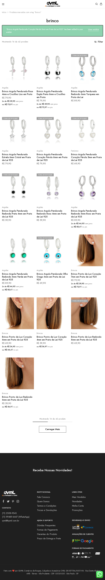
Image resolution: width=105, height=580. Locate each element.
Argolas (5, 87)
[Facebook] (3, 502)
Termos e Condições (46, 505)
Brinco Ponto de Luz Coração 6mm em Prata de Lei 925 (17, 338)
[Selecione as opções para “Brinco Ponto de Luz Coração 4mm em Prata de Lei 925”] (63, 300)
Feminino (74, 150)
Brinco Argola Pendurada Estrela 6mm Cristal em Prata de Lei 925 (16, 157)
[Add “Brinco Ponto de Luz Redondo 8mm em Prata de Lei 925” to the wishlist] (98, 311)
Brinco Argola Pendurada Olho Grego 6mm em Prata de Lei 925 (52, 276)
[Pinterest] (13, 502)
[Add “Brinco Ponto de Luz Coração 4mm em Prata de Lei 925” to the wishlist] (63, 311)
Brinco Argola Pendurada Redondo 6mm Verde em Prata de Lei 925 (17, 276)
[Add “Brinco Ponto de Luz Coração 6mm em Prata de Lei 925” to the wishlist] (29, 311)
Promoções (77, 510)
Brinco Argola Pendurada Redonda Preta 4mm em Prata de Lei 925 (17, 213)
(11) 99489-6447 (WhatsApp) (16, 516)
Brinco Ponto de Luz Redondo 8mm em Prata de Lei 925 (86, 338)
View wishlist (93, 29)
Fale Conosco (43, 497)
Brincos (74, 270)
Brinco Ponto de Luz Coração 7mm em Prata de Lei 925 (86, 275)
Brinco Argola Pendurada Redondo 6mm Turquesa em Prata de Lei (85, 94)
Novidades (77, 501)
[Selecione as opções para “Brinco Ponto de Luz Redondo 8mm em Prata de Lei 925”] (98, 300)
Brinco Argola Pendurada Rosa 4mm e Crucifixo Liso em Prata (17, 93)
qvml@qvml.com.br (10, 520)
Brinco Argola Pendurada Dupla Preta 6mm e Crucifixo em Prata (51, 94)
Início (4, 12)
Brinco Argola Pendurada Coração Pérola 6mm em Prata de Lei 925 (52, 157)
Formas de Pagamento (47, 529)
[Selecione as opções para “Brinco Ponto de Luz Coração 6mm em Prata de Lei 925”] (29, 300)
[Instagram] (17, 502)
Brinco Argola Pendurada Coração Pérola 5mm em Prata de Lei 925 (86, 157)
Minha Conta (78, 505)
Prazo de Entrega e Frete (49, 538)
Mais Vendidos (79, 497)
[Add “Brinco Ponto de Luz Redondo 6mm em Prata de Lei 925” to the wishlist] (29, 371)
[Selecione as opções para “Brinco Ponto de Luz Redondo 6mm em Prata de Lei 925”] (29, 361)
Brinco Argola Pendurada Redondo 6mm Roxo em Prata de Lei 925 (86, 213)
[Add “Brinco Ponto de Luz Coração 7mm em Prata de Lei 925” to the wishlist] (98, 248)
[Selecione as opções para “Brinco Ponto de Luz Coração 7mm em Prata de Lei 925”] (98, 238)
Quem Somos (43, 501)
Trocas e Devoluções (47, 510)
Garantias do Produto (47, 534)
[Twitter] (8, 502)
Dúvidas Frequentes (46, 525)
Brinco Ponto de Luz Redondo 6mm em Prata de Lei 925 (17, 398)
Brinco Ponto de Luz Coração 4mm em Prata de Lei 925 (52, 338)
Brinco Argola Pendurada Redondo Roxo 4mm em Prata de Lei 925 (51, 213)
